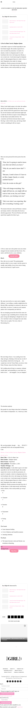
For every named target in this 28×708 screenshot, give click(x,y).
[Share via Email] (22, 617)
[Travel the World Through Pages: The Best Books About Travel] (5, 32)
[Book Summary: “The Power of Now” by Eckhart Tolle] (14, 633)
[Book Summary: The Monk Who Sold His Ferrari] (5, 21)
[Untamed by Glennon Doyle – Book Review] (5, 38)
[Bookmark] (25, 626)
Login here (20, 707)
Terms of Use (20, 668)
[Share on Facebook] (12, 617)
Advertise (5, 668)
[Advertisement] (14, 84)
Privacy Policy (18, 670)
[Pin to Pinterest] (19, 617)
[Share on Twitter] (15, 617)
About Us (12, 668)
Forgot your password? (6, 696)
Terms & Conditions (19, 672)
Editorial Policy (8, 670)
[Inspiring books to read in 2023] (5, 27)
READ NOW (4, 455)
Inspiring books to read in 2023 (16, 27)
